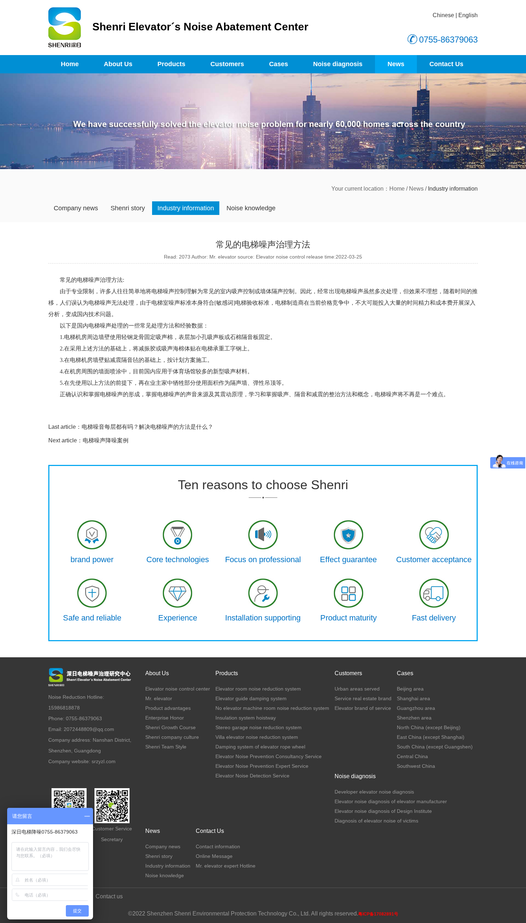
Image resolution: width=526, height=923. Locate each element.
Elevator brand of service (363, 708)
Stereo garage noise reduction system (258, 727)
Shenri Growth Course (170, 727)
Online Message (214, 856)
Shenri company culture (172, 737)
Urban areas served (357, 689)
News (396, 64)
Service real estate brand (363, 698)
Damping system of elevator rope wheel (260, 747)
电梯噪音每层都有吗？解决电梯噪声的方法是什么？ (147, 427)
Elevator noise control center (177, 689)
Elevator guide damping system (251, 698)
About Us (118, 64)
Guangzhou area (416, 708)
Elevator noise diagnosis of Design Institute (383, 811)
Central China (412, 756)
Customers (227, 64)
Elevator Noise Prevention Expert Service (261, 766)
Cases (278, 64)
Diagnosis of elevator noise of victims (376, 821)
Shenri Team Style (165, 747)
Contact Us (446, 64)
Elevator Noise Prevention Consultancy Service (268, 756)
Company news (76, 208)
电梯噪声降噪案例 (105, 440)
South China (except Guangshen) (435, 747)
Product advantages (168, 708)
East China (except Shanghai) (430, 737)
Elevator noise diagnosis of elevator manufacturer (391, 801)
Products (171, 64)
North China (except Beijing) (429, 727)
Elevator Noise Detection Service (252, 776)
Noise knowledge (251, 208)
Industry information (185, 208)
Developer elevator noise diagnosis (374, 792)
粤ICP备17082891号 (378, 914)
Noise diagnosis (337, 64)
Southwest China (416, 766)
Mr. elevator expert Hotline (225, 866)
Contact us (109, 896)
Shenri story (128, 208)
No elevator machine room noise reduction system (272, 708)
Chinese (443, 15)
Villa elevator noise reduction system (256, 737)
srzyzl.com (104, 761)
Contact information (218, 846)
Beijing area (410, 689)
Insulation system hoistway (245, 718)
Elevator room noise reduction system (258, 689)
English (468, 15)
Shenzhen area (414, 718)
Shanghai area (413, 698)
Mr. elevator (158, 698)
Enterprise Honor (164, 718)
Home (70, 64)
